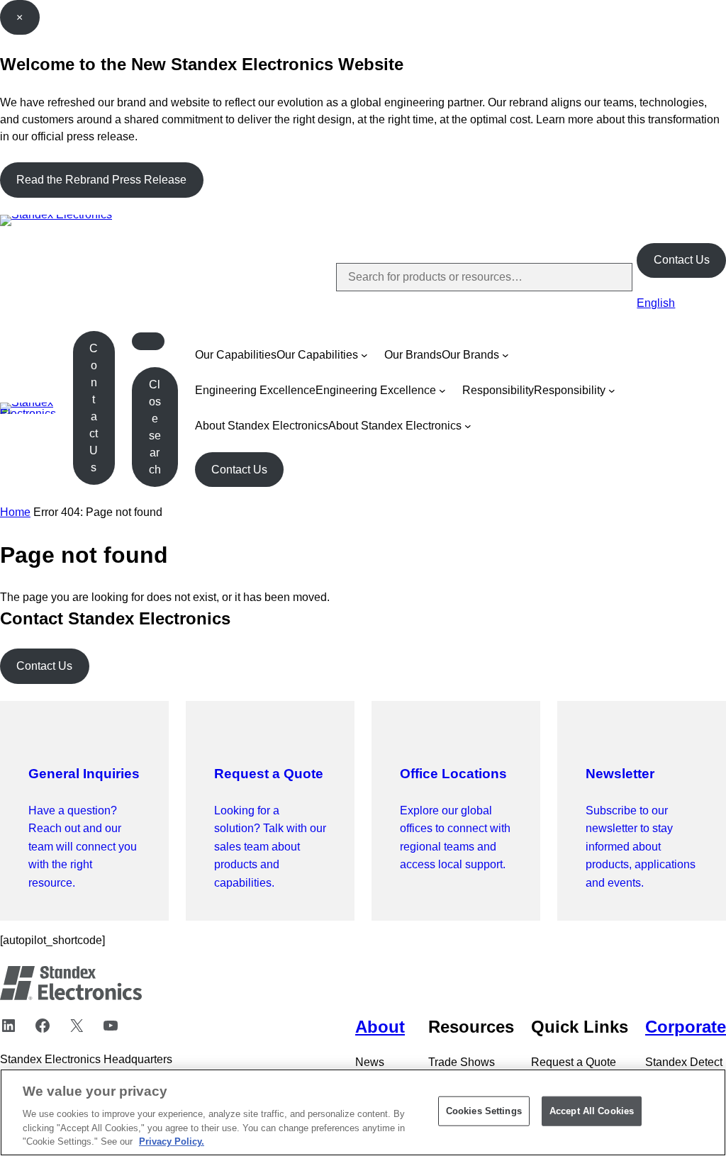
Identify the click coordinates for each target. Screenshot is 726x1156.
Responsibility (498, 390)
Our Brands (413, 355)
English (656, 303)
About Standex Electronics (261, 426)
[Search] (609, 277)
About (380, 1026)
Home (15, 512)
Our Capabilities (236, 355)
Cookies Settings (484, 1111)
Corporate (685, 1026)
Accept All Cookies (591, 1111)
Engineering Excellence (255, 390)
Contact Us (682, 260)
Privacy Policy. (171, 1141)
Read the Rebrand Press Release (101, 180)
